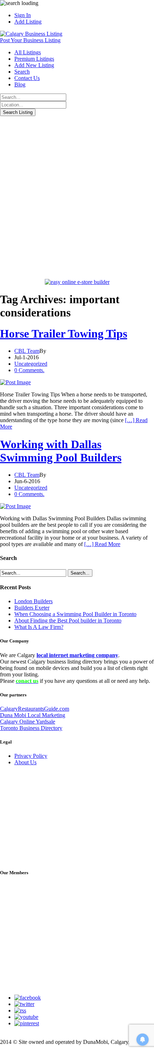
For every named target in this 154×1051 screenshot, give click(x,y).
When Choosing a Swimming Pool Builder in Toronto (75, 614)
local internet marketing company (77, 655)
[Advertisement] (77, 196)
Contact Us (27, 78)
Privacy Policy (30, 756)
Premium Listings (34, 59)
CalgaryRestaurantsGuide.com (34, 709)
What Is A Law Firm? (38, 627)
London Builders (33, 601)
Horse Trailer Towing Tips (63, 333)
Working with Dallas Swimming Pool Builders (60, 451)
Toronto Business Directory (31, 728)
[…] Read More (102, 544)
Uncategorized (30, 364)
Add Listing (28, 22)
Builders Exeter (31, 608)
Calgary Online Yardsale (27, 722)
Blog (19, 84)
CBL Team (26, 351)
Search (22, 72)
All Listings (27, 52)
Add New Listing (34, 65)
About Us (25, 762)
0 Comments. (29, 370)
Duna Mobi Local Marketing (32, 715)
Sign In (22, 15)
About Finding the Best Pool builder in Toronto (67, 620)
